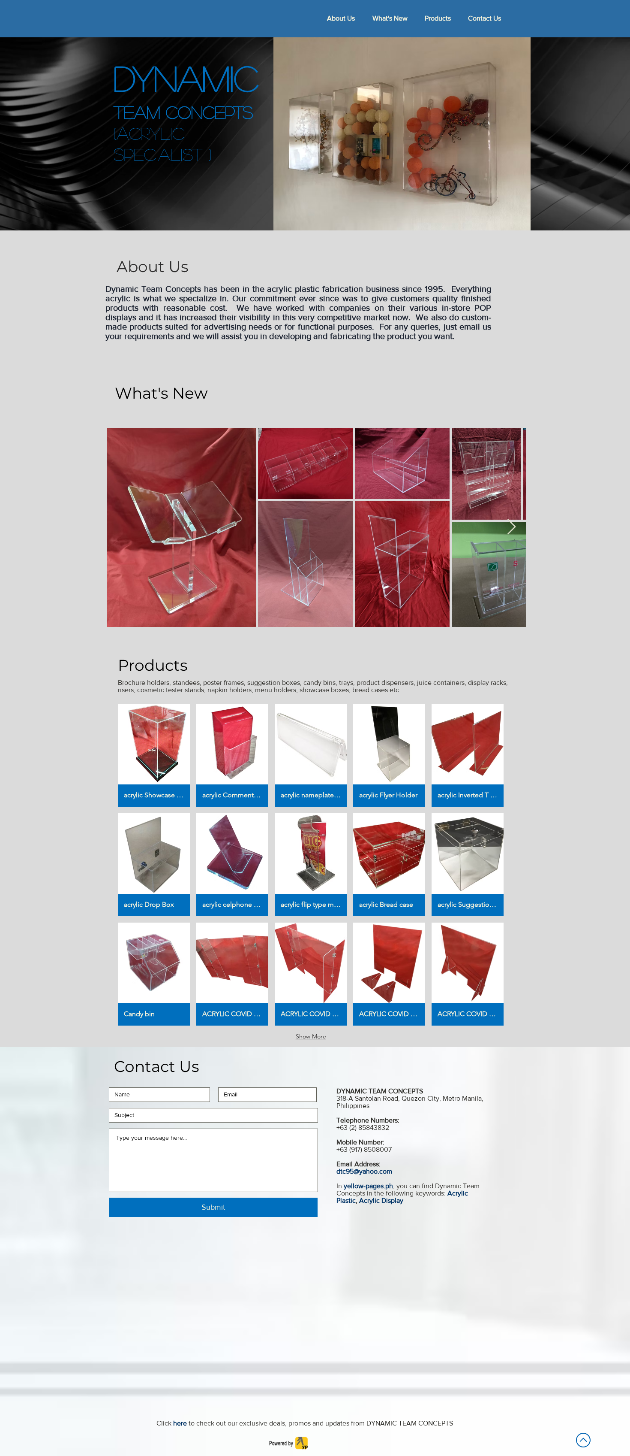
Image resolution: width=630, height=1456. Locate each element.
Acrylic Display (381, 1200)
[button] (154, 755)
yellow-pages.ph (368, 1186)
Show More (311, 1036)
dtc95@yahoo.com (364, 1171)
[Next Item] (511, 527)
